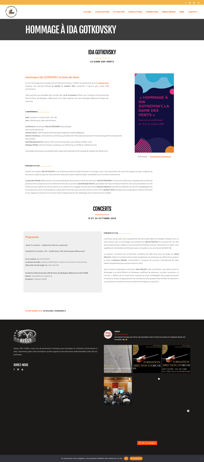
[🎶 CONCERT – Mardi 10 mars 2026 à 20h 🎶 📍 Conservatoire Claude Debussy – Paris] (147, 423)
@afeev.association (121, 334)
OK (126, 458)
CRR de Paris (103, 83)
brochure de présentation (160, 157)
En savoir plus (136, 458)
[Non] (201, 458)
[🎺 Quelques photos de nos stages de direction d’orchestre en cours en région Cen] (118, 391)
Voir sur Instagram (148, 443)
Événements (60, 311)
